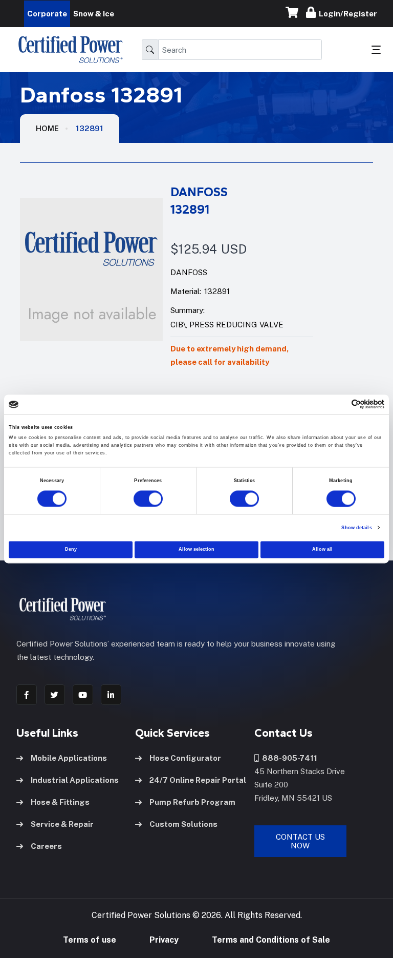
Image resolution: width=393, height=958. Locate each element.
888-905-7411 (288, 758)
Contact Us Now (300, 841)
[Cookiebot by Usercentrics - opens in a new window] (339, 404)
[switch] (138, 498)
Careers (46, 846)
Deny (71, 549)
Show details (356, 527)
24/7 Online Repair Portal (197, 780)
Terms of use (89, 940)
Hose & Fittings (60, 802)
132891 (89, 128)
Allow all (322, 549)
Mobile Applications (69, 758)
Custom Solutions (183, 824)
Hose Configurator (185, 758)
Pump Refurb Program (192, 802)
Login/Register (346, 13)
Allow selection (196, 549)
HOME (47, 128)
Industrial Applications (75, 780)
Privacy (164, 940)
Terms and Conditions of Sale (271, 940)
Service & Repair (62, 824)
